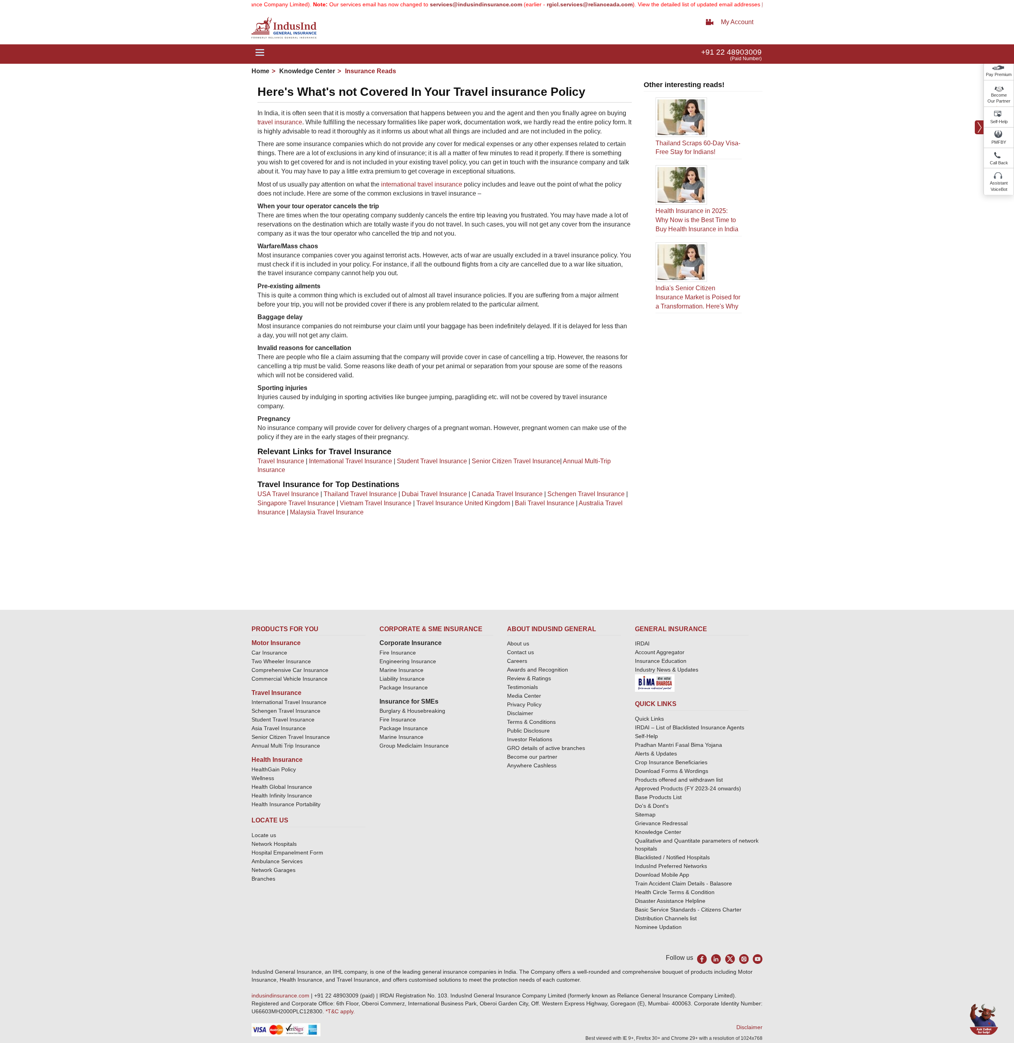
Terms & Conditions (531, 722)
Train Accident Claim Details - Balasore (683, 883)
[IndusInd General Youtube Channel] (757, 959)
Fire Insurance (397, 652)
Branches (263, 879)
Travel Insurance (280, 461)
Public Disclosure (528, 730)
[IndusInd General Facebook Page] (702, 959)
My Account (737, 22)
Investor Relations (529, 739)
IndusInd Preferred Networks (671, 866)
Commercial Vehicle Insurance (290, 679)
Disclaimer (520, 713)
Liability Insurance (402, 679)
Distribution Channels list (666, 918)
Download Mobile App (662, 875)
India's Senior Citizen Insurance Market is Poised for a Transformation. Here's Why (698, 297)
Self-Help (999, 121)
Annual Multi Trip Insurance (286, 745)
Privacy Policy (524, 704)
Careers (517, 661)
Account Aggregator (659, 652)
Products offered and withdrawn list (679, 780)
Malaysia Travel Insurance (327, 512)
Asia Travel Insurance (279, 728)
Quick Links (649, 719)
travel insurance (279, 122)
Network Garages (273, 870)
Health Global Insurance (283, 787)
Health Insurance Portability (286, 804)
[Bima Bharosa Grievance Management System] (655, 682)
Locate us (264, 835)
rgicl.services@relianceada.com (562, 4)
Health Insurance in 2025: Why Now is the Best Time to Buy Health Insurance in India (697, 219)
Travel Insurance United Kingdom (463, 503)
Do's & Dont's (652, 806)
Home (260, 71)
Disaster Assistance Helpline (670, 901)
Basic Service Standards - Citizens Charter (688, 909)
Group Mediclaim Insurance (414, 745)
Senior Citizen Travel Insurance (516, 461)
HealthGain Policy (274, 769)
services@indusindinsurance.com (448, 4)
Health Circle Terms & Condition (675, 892)
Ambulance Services (277, 861)
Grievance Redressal (661, 823)
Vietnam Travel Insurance (376, 503)
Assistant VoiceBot (999, 186)
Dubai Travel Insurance (434, 494)
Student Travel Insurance (432, 461)
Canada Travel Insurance (507, 494)
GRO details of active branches (546, 748)
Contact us (520, 652)
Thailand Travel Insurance (360, 494)
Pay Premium (999, 74)
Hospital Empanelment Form (287, 852)
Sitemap (645, 814)
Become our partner (532, 757)
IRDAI (642, 643)
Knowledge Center (306, 71)
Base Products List (658, 797)
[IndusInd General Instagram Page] (744, 959)
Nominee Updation (658, 927)
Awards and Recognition (537, 669)
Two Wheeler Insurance (281, 661)
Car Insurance (269, 652)
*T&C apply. (340, 1011)
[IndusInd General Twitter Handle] (730, 959)
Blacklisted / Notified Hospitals (672, 857)
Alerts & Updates (656, 753)
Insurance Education (660, 661)
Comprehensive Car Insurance (290, 670)
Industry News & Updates (666, 669)
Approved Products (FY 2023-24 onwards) (688, 788)
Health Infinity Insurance (283, 795)
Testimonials (522, 687)
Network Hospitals (274, 844)
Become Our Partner (998, 98)
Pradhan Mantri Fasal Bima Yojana (678, 745)
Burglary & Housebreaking (412, 711)
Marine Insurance (401, 670)
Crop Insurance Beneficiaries (671, 762)
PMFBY (998, 142)
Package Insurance (403, 687)
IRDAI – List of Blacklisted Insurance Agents (689, 727)
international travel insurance (421, 184)
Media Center (524, 696)
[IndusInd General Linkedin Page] (716, 959)
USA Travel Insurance (288, 494)
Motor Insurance (276, 643)
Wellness (263, 778)
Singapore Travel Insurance (296, 503)
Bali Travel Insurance (544, 503)
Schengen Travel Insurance (586, 494)
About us (518, 643)
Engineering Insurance (407, 661)
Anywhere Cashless (532, 765)
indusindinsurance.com (281, 995)
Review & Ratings (529, 678)
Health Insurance (277, 759)
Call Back (999, 162)
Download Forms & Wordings (671, 771)
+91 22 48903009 (731, 52)
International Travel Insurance (350, 461)
